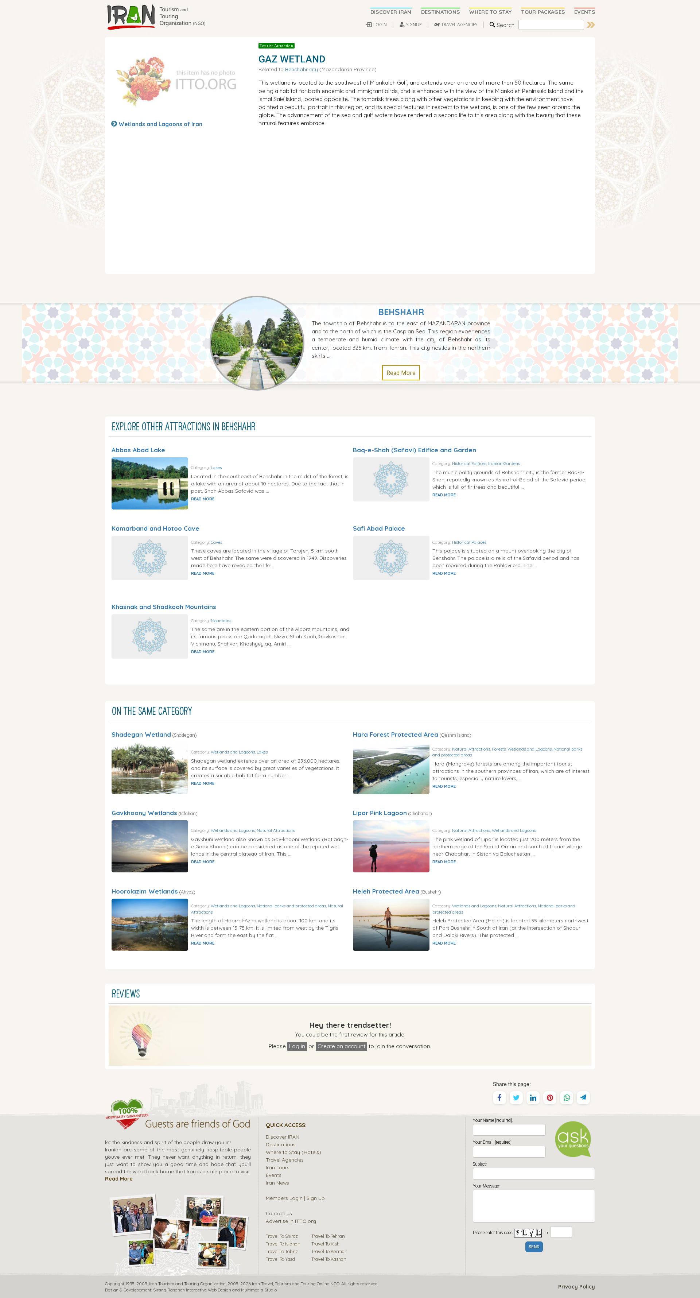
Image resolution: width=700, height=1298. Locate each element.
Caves (216, 542)
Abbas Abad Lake (138, 450)
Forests (499, 749)
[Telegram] (583, 1097)
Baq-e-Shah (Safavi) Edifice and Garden (414, 450)
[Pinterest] (549, 1097)
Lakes (216, 467)
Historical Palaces (469, 542)
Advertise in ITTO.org (291, 1221)
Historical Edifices (469, 463)
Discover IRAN (282, 1137)
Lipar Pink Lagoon (380, 813)
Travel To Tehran (328, 1236)
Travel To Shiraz (282, 1236)
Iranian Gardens (504, 463)
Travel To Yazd (280, 1259)
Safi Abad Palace (379, 528)
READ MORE (202, 498)
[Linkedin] (533, 1097)
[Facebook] (499, 1097)
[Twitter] (516, 1097)
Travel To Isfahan (283, 1244)
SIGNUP (414, 25)
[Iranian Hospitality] (178, 1124)
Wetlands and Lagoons (233, 752)
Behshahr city (301, 69)
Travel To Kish (325, 1244)
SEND (534, 1247)
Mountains (221, 620)
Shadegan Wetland (141, 734)
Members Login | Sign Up (295, 1198)
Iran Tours (277, 1167)
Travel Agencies (285, 1159)
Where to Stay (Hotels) (293, 1152)
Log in (297, 1046)
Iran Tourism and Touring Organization (187, 1283)
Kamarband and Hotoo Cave (155, 528)
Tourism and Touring (295, 1283)
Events (273, 1175)
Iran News (277, 1182)
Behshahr (401, 312)
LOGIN (380, 25)
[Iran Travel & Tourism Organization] (156, 17)
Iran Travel (262, 1283)
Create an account (341, 1046)
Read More (401, 373)
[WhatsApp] (566, 1097)
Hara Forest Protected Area (395, 734)
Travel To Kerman (329, 1251)
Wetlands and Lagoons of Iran (160, 124)
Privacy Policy (576, 1286)
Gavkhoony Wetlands (144, 813)
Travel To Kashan (328, 1259)
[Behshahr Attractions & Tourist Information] (261, 342)
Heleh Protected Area (386, 891)
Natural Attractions (471, 749)
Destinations (281, 1144)
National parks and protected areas (291, 905)
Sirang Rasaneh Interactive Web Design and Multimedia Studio (215, 1290)
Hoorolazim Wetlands (145, 891)
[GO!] (591, 25)
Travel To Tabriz (282, 1251)
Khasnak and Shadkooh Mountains (164, 607)
